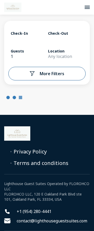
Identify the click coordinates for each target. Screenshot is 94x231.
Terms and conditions (41, 163)
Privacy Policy (30, 151)
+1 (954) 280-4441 (34, 211)
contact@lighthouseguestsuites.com (52, 221)
